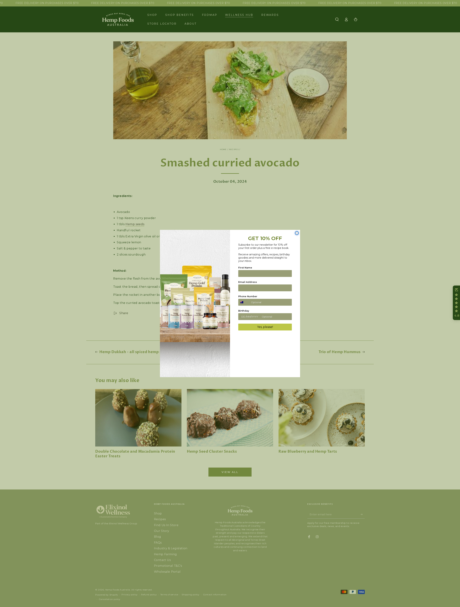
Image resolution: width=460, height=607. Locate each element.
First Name (245, 267)
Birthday (243, 310)
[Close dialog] (297, 233)
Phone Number (247, 296)
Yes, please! (265, 327)
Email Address (247, 281)
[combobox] (243, 302)
